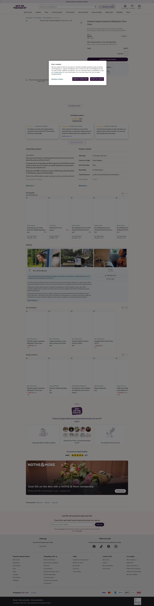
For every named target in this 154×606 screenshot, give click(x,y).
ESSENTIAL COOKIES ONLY (80, 79)
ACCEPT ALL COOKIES (97, 79)
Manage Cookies (57, 79)
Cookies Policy (58, 72)
